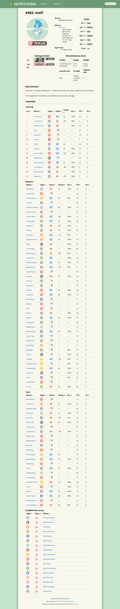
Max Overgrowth (49, 568)
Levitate (61, 27)
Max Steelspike (49, 587)
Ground (65, 40)
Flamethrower (31, 240)
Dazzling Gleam (32, 207)
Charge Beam (31, 198)
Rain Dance (30, 299)
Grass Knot (30, 258)
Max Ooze (47, 564)
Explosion (37, 176)
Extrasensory (39, 162)
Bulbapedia (70, 601)
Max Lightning (48, 554)
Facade (29, 230)
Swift (36, 144)
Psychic (29, 290)
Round (28, 318)
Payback (29, 276)
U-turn (28, 387)
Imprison (37, 135)
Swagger (29, 350)
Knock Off (29, 422)
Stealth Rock (31, 473)
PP (80, 111)
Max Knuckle (48, 550)
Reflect (29, 304)
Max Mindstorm (49, 559)
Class (58, 111)
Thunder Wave (31, 364)
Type (50, 111)
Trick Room (30, 382)
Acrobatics (30, 189)
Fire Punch (30, 404)
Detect (36, 140)
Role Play (29, 450)
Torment (29, 373)
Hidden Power (31, 263)
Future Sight (38, 153)
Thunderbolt (31, 368)
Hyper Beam (30, 267)
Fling (28, 244)
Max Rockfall (48, 577)
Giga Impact (31, 253)
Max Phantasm (49, 573)
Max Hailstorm (48, 545)
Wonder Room (31, 500)
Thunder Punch (32, 482)
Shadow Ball (30, 331)
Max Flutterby (48, 531)
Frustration (30, 249)
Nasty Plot (38, 158)
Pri (88, 111)
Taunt (28, 354)
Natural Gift (38, 126)
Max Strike (47, 591)
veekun (62, 601)
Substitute (30, 341)
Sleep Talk (30, 336)
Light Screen (31, 272)
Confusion (38, 117)
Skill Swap (30, 464)
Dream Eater (31, 217)
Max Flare (47, 527)
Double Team (31, 212)
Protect (29, 281)
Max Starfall (48, 582)
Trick (28, 487)
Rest (35, 130)
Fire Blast (29, 235)
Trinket (57, 601)
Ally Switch (30, 399)
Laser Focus (30, 427)
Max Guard (47, 541)
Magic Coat (30, 436)
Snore (28, 468)
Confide (29, 203)
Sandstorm (30, 327)
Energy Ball (30, 221)
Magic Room (31, 441)
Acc (72, 111)
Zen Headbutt (31, 505)
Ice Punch (29, 413)
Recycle (29, 445)
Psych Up (29, 286)
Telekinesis (30, 478)
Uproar (36, 149)
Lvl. (27, 111)
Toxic (28, 377)
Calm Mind (30, 194)
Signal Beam (31, 459)
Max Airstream (49, 518)
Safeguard (30, 322)
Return (28, 313)
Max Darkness (48, 522)
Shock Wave (30, 455)
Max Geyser (47, 536)
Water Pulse (30, 496)
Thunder (29, 359)
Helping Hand (31, 409)
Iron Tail (29, 418)
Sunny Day (30, 345)
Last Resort (38, 121)
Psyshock (29, 295)
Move (36, 111)
